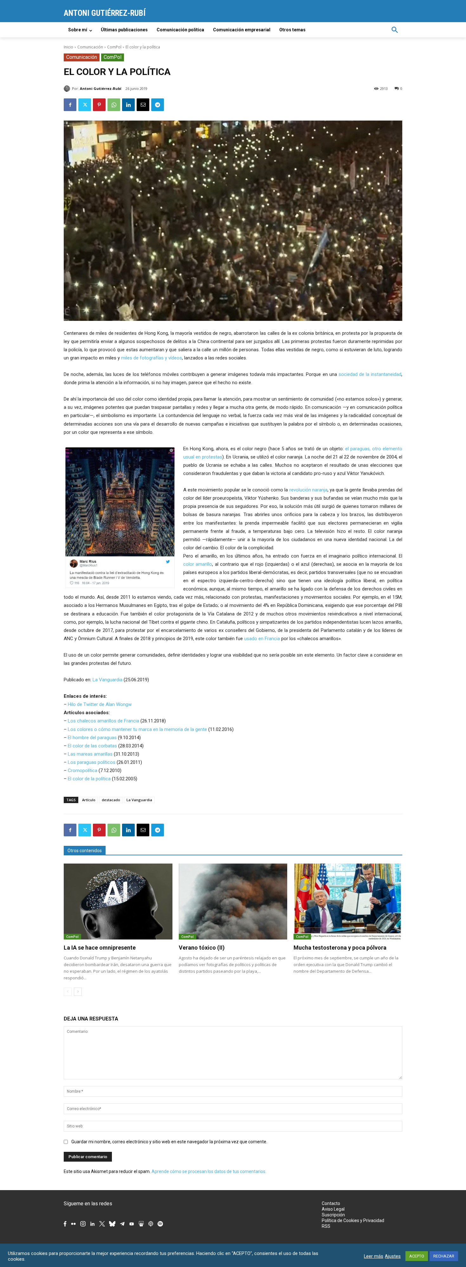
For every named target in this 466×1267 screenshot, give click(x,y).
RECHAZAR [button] (443, 1256)
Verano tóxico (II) (202, 947)
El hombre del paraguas (92, 737)
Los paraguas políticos (91, 762)
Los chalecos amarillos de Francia (103, 721)
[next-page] (78, 992)
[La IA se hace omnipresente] (118, 901)
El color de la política (89, 779)
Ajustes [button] (393, 1256)
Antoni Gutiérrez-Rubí (100, 88)
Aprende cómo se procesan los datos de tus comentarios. (209, 1171)
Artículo (88, 799)
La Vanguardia (107, 680)
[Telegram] (157, 104)
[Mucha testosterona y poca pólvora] (348, 901)
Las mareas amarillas (90, 754)
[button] (394, 29)
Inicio (68, 47)
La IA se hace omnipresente (100, 947)
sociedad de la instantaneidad (370, 374)
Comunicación (90, 47)
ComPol (114, 47)
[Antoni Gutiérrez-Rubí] (68, 88)
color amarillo (197, 564)
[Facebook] (70, 104)
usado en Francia (262, 638)
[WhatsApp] (113, 104)
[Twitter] (84, 104)
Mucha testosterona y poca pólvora (340, 947)
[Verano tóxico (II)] (233, 901)
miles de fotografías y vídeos (151, 358)
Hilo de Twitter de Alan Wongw (100, 704)
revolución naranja (308, 490)
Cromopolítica (82, 770)
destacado (111, 799)
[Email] (143, 104)
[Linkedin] (128, 104)
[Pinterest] (99, 104)
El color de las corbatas (92, 746)
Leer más (373, 1256)
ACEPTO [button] (416, 1256)
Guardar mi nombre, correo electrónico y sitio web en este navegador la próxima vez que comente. (169, 1141)
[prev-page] (68, 992)
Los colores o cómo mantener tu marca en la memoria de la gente (137, 729)
